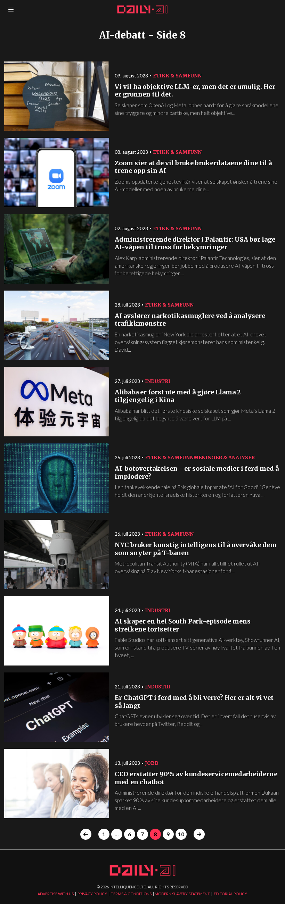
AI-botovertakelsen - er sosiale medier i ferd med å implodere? (197, 472)
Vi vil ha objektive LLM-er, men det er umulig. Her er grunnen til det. (195, 91)
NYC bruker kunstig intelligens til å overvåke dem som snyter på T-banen (196, 549)
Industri (157, 381)
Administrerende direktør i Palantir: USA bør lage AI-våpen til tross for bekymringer (195, 243)
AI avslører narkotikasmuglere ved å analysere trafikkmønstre (190, 320)
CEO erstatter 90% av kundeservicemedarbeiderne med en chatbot (196, 778)
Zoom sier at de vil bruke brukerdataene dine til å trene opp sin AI (193, 167)
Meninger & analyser (224, 457)
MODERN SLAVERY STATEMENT (182, 894)
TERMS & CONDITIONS (131, 894)
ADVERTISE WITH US (56, 894)
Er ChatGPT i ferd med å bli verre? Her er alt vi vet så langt (194, 702)
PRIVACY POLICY (92, 894)
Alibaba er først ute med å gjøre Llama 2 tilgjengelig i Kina (178, 396)
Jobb (151, 763)
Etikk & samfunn (177, 76)
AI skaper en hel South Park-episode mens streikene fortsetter (183, 625)
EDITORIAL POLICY (230, 894)
